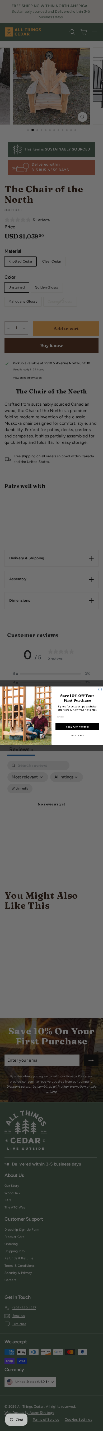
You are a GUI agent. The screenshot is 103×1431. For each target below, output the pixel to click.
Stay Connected (77, 726)
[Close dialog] (100, 689)
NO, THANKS (77, 735)
